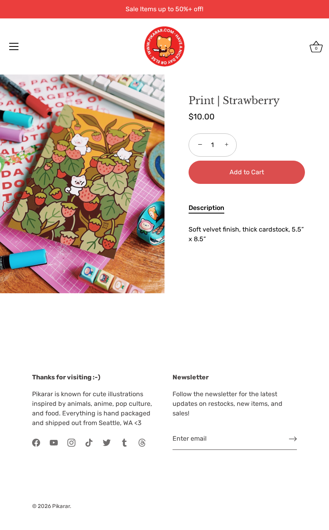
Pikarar (61, 506)
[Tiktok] (89, 442)
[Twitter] (107, 442)
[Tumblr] (124, 442)
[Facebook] (36, 442)
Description (206, 208)
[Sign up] (293, 439)
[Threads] (142, 442)
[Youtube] (54, 442)
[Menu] (14, 46)
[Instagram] (71, 442)
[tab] (210, 208)
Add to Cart (246, 172)
